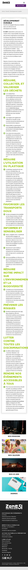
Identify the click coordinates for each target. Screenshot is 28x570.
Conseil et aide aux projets (9, 530)
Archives (4, 514)
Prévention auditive (7, 536)
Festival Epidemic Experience (10, 520)
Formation (5, 528)
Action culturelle (6, 535)
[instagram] (4, 554)
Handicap (4, 550)
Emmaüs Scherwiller (14, 127)
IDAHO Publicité (20, 563)
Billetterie (4, 546)
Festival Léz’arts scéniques (9, 518)
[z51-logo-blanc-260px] (14, 504)
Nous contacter (6, 541)
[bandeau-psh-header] (6, 1)
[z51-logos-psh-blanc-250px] (7, 557)
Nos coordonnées (6, 543)
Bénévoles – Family (7, 548)
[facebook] (2, 554)
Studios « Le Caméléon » (8, 526)
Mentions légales (6, 552)
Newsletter (5, 545)
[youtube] (7, 554)
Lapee (7, 370)
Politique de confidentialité (14, 564)
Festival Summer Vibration (9, 516)
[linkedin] (9, 554)
